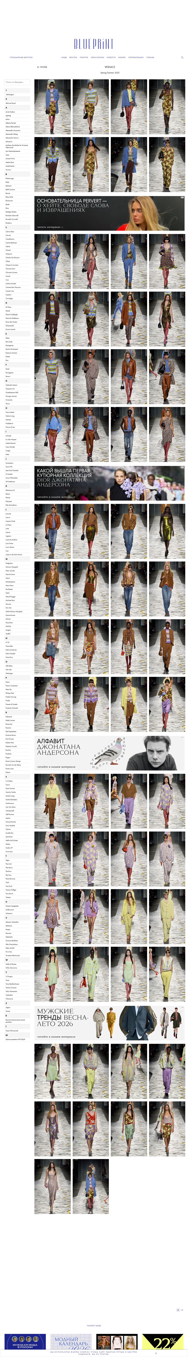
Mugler (8, 630)
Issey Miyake (10, 447)
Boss (7, 208)
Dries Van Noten (11, 322)
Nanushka (9, 646)
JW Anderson (10, 482)
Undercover (10, 910)
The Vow (9, 875)
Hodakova (9, 423)
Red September (11, 732)
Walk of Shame (11, 964)
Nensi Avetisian (11, 650)
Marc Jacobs (10, 571)
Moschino (9, 623)
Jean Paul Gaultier (12, 470)
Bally (7, 182)
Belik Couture (10, 190)
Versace (110, 67)
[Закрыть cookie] (156, 1353)
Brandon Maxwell (12, 216)
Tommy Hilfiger (11, 890)
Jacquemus (9, 463)
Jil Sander (9, 474)
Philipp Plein (10, 693)
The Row (9, 871)
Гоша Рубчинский (12, 1031)
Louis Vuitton (10, 547)
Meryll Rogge (10, 597)
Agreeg (8, 116)
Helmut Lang (10, 416)
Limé (7, 529)
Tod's (7, 882)
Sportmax (9, 837)
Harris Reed (10, 412)
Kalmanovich (10, 490)
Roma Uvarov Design (13, 761)
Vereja (8, 930)
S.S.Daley (9, 781)
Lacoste (8, 514)
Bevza (8, 193)
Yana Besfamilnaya (12, 984)
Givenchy (9, 400)
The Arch (9, 864)
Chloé (8, 261)
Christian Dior (10, 269)
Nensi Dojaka (10, 654)
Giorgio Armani (11, 396)
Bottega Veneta (11, 212)
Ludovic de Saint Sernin (14, 555)
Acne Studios (10, 112)
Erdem (8, 357)
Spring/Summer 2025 (109, 73)
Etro (7, 360)
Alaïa (7, 119)
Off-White (9, 666)
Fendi (7, 369)
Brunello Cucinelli (12, 219)
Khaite (8, 498)
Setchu (8, 818)
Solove (8, 829)
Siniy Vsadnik (10, 826)
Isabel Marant (11, 443)
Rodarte (8, 754)
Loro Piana (9, 543)
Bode (7, 204)
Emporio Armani (11, 353)
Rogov (8, 758)
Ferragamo (9, 373)
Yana (7, 980)
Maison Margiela (12, 567)
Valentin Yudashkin (12, 922)
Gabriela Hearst (11, 385)
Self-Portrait (10, 814)
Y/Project (9, 977)
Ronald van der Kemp (13, 765)
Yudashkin (9, 995)
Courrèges (9, 298)
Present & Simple (11, 704)
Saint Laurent (10, 788)
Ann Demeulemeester (13, 151)
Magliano (9, 563)
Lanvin (8, 517)
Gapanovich (10, 389)
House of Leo (10, 427)
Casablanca (10, 239)
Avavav (8, 170)
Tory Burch (9, 894)
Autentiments (10, 166)
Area (7, 155)
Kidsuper (9, 501)
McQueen (9, 589)
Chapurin (9, 254)
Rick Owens (10, 739)
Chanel (8, 250)
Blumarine (9, 201)
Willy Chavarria (11, 968)
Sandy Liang (10, 796)
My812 (8, 634)
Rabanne (9, 717)
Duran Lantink (10, 329)
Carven (8, 235)
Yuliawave (9, 999)
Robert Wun (10, 743)
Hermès (8, 420)
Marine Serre (10, 574)
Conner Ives (10, 291)
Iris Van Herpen (11, 440)
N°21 (7, 642)
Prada (8, 701)
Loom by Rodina (11, 540)
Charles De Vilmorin (13, 258)
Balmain (8, 186)
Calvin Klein (10, 232)
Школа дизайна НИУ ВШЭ (15, 1039)
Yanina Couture (11, 988)
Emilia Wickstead (12, 349)
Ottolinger (9, 673)
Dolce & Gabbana (12, 318)
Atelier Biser (10, 162)
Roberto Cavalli (11, 746)
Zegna (8, 1007)
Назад (43, 67)
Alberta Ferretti (11, 123)
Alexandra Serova (12, 138)
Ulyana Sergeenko (12, 906)
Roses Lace (9, 769)
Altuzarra (9, 142)
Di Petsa (8, 307)
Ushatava (9, 913)
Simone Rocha (11, 822)
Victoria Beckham (12, 941)
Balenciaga (10, 178)
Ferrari (8, 376)
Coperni (8, 295)
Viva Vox (9, 952)
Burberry (9, 223)
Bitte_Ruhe (9, 197)
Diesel (8, 311)
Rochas (8, 750)
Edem (7, 338)
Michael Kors (10, 600)
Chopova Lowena (12, 265)
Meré (7, 593)
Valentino (9, 926)
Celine (8, 246)
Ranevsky (9, 724)
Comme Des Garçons (13, 287)
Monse (8, 619)
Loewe (8, 532)
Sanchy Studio (11, 792)
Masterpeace (10, 582)
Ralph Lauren (10, 720)
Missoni (8, 604)
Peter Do (9, 689)
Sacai (8, 785)
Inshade (8, 436)
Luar (7, 551)
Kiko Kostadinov (11, 505)
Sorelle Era (9, 833)
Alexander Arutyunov (13, 130)
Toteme (8, 897)
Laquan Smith (10, 521)
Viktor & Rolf (10, 948)
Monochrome (10, 615)
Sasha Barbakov (11, 800)
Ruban (8, 772)
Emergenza (9, 345)
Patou (8, 682)
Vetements (9, 937)
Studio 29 (9, 848)
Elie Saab (9, 342)
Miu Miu (9, 608)
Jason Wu (9, 467)
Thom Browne (10, 879)
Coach (8, 276)
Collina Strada (11, 284)
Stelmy (8, 844)
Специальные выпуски (21, 57)
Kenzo (8, 494)
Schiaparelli (10, 811)
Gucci (8, 404)
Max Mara (9, 586)
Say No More (10, 807)
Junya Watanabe (11, 478)
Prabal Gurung (11, 697)
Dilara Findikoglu (12, 315)
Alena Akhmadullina (13, 127)
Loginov (8, 536)
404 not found (11, 103)
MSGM (8, 626)
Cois (7, 280)
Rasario (8, 728)
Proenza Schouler (12, 708)
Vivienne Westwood (13, 955)
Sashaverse (10, 803)
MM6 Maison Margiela (14, 612)
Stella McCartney (12, 840)
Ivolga (8, 451)
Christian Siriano (11, 272)
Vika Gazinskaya (12, 944)
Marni (8, 578)
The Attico (9, 868)
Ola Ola (9, 670)
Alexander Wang (12, 134)
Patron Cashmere (12, 686)
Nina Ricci (9, 657)
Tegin (7, 860)
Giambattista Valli (12, 392)
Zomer (8, 1011)
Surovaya (9, 852)
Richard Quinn (11, 735)
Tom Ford (9, 886)
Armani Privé (10, 159)
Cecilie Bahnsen (11, 243)
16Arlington (10, 95)
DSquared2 (10, 326)
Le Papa (8, 525)
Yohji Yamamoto (11, 991)
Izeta (7, 454)
